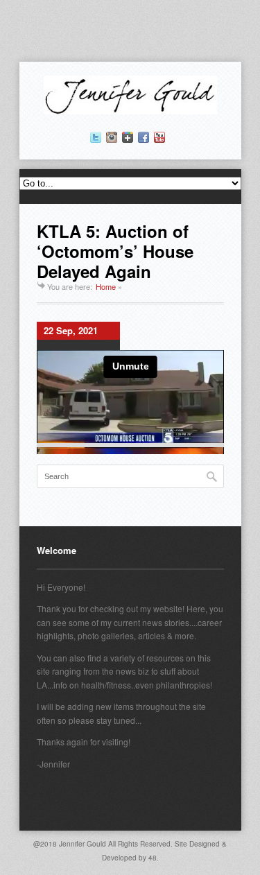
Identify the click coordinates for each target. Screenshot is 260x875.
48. (153, 858)
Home (106, 286)
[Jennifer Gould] (130, 110)
